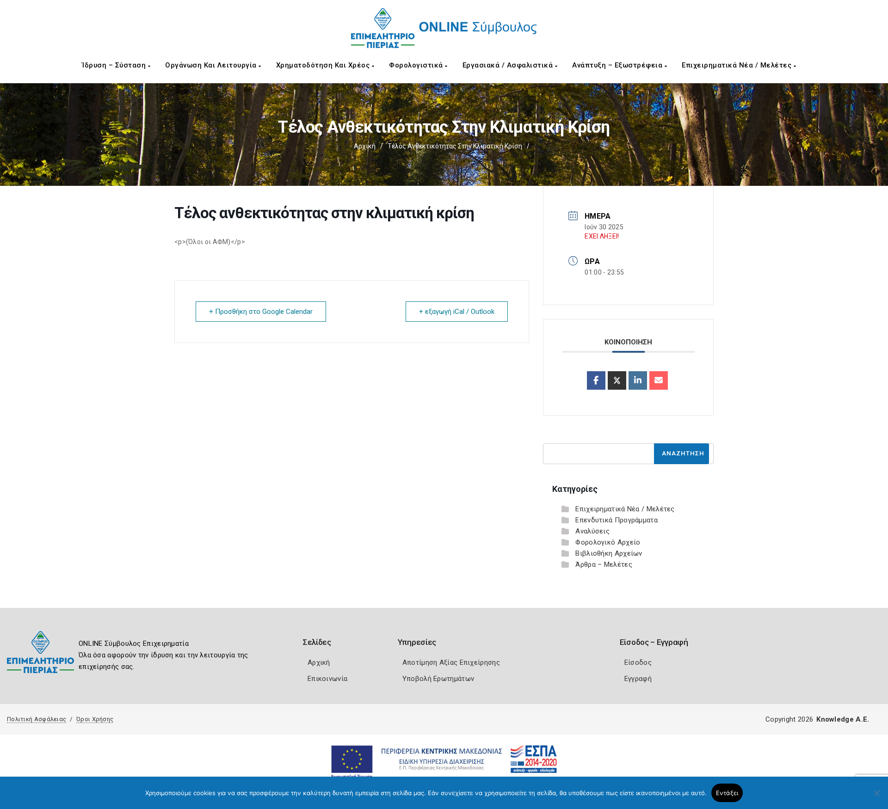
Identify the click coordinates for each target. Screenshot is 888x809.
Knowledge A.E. (842, 719)
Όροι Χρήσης (94, 719)
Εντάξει (727, 793)
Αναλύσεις (592, 531)
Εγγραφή (638, 678)
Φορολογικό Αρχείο (607, 542)
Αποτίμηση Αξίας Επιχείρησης (451, 662)
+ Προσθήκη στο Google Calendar (261, 311)
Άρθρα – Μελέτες (603, 564)
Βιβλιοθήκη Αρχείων (608, 553)
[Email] (658, 380)
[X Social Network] (617, 380)
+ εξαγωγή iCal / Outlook (456, 311)
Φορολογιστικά (417, 65)
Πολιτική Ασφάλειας (36, 719)
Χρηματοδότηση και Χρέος (324, 65)
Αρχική (365, 146)
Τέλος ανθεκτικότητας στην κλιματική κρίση (455, 146)
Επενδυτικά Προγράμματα (616, 520)
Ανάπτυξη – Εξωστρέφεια (618, 65)
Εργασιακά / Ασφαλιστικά (508, 65)
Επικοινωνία (327, 678)
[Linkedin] (638, 380)
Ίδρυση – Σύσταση (115, 65)
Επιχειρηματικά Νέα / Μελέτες (738, 65)
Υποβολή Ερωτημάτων (438, 678)
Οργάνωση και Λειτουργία (212, 65)
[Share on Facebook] (596, 380)
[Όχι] (876, 797)
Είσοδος (638, 662)
